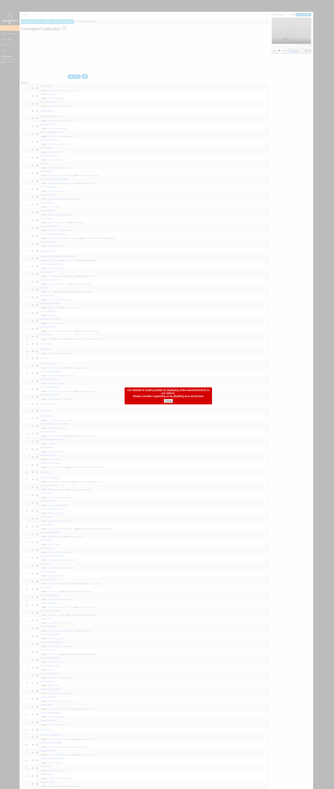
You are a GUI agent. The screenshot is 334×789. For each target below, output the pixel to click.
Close (168, 400)
